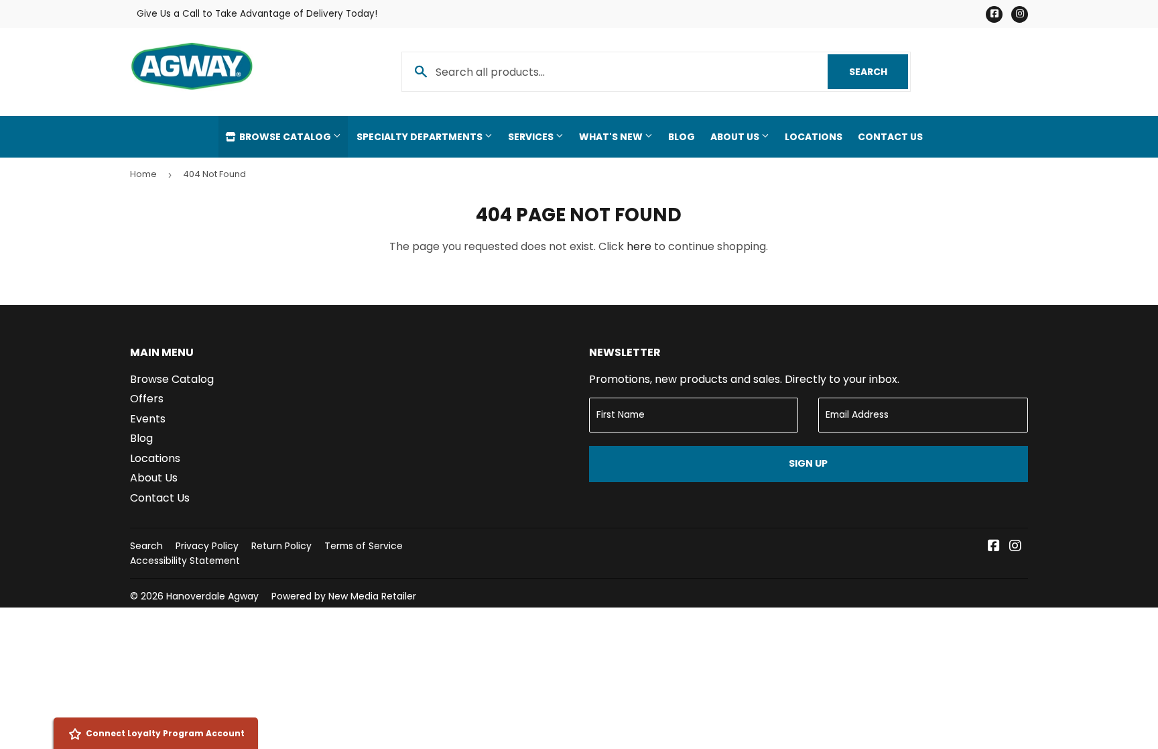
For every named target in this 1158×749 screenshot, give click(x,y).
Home (143, 174)
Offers (147, 398)
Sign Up (808, 463)
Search (878, 71)
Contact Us (890, 136)
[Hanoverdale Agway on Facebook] (994, 547)
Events (148, 418)
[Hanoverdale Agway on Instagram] (1015, 547)
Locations (813, 136)
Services (532, 136)
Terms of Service (363, 546)
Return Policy (281, 546)
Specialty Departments (421, 136)
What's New (612, 136)
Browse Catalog (285, 136)
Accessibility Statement (185, 560)
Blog (681, 136)
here (639, 246)
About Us (735, 136)
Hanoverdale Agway (212, 596)
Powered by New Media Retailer (343, 596)
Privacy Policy (207, 546)
